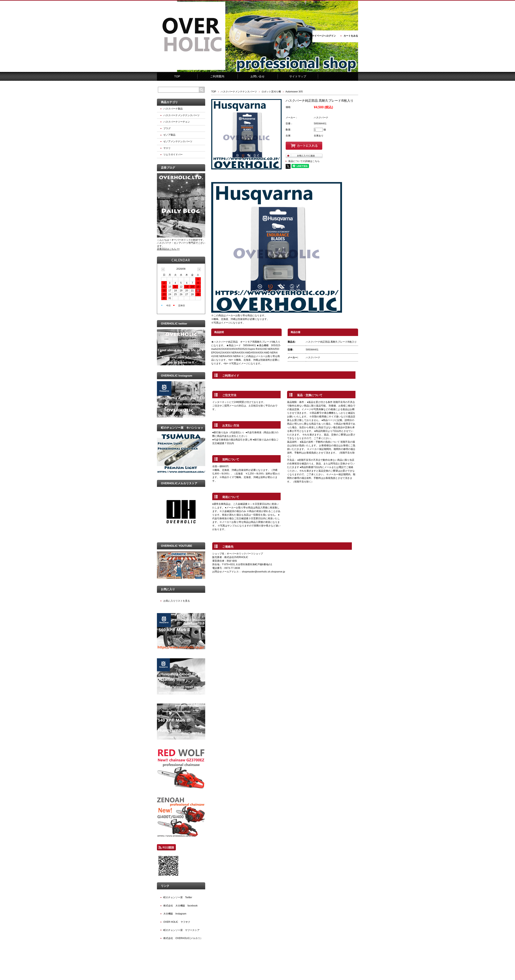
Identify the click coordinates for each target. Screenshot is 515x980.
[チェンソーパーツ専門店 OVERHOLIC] (191, 69)
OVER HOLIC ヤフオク (176, 922)
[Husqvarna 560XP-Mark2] (181, 648)
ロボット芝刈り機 (271, 91)
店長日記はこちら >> (168, 249)
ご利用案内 (217, 76)
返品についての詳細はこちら (304, 161)
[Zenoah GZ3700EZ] (181, 787)
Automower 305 (294, 91)
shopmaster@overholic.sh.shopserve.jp (263, 571)
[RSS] (166, 848)
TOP (177, 76)
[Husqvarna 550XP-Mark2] (181, 693)
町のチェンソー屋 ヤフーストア (181, 930)
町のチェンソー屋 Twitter (177, 897)
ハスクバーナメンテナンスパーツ (239, 91)
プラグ (167, 128)
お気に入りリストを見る (176, 600)
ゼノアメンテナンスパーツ (177, 141)
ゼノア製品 (169, 134)
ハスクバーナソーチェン (176, 121)
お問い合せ (257, 76)
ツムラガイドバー (173, 154)
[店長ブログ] (181, 236)
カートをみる (351, 35)
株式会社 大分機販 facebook (180, 905)
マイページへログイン (324, 35)
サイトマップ (297, 76)
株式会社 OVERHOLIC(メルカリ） (183, 938)
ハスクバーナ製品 (173, 108)
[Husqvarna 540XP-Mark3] (181, 738)
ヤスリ (167, 148)
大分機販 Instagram (174, 913)
